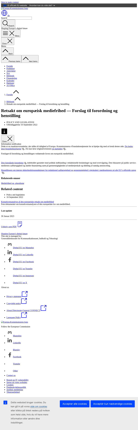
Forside (9, 66)
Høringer (10, 83)
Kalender (10, 80)
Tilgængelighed (13, 392)
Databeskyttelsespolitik (16, 387)
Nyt (8, 73)
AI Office (10, 85)
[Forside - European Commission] (14, 8)
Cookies (9, 385)
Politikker (10, 68)
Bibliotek (10, 76)
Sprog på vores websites (16, 382)
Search (4, 18)
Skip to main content (10, 2)
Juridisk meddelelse (14, 390)
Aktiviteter (10, 71)
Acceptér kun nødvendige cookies (112, 403)
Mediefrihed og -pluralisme (12, 183)
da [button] (9, 15)
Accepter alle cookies (75, 403)
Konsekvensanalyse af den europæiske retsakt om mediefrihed (27, 202)
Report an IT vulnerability (17, 380)
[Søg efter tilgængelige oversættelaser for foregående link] (23, 149)
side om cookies (38, 406)
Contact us (10, 375)
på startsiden (57, 149)
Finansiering (11, 78)
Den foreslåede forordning (12, 163)
